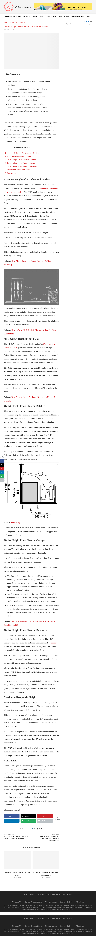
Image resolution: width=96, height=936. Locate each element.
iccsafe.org (15, 522)
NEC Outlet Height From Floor (18, 156)
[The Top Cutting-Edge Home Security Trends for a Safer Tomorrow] (17, 860)
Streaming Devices (78, 16)
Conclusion (10, 173)
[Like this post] (33, 829)
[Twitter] (82, 21)
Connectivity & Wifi (30, 16)
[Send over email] (2, 476)
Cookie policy (51, 902)
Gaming (41, 16)
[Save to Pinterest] (2, 468)
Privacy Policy (66, 902)
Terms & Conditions (33, 902)
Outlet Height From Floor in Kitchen (20, 160)
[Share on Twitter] (37, 829)
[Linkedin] (84, 21)
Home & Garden (64, 16)
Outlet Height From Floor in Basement (21, 166)
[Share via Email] (41, 829)
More (88, 16)
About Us (80, 902)
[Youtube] (86, 21)
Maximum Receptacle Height (17, 170)
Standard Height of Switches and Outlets (22, 153)
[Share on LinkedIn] (2, 472)
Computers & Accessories (12, 16)
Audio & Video (51, 16)
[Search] (91, 21)
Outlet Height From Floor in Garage (20, 163)
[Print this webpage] (2, 480)
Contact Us (17, 902)
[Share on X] (2, 465)
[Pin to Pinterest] (39, 829)
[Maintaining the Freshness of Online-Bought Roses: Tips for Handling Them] (46, 860)
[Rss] (88, 21)
